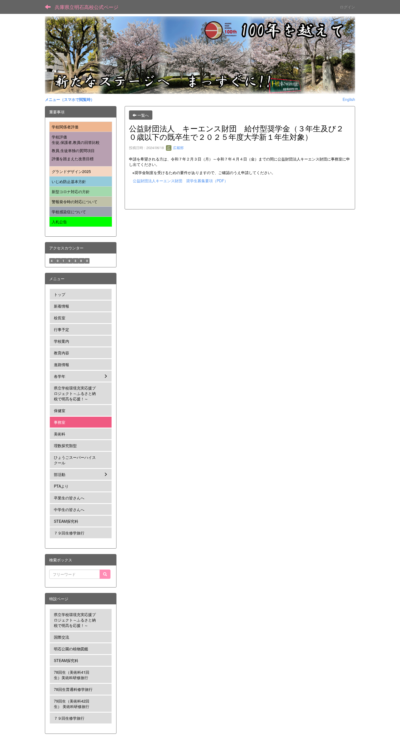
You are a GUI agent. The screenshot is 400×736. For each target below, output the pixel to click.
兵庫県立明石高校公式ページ (86, 6)
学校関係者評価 (65, 126)
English (349, 99)
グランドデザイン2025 (71, 171)
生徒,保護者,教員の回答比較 (76, 142)
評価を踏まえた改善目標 (73, 158)
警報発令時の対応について (74, 201)
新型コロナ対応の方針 (71, 191)
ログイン (347, 7)
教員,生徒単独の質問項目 (73, 150)
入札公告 (59, 221)
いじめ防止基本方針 (69, 181)
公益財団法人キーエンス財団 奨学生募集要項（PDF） (180, 180)
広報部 (178, 147)
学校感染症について (69, 211)
